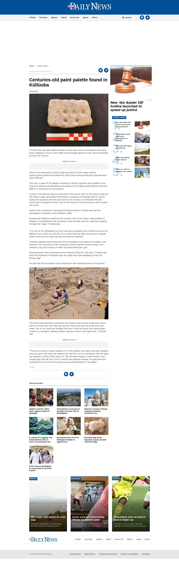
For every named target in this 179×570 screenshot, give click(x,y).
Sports (85, 17)
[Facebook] (142, 17)
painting (81, 354)
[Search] (123, 17)
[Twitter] (147, 17)
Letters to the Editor (129, 554)
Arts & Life (74, 17)
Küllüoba (49, 153)
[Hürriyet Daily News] (89, 7)
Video (138, 539)
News (31, 66)
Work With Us (89, 554)
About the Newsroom (108, 554)
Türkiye (32, 17)
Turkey (31, 367)
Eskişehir (45, 156)
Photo (94, 17)
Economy (43, 17)
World (63, 17)
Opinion (54, 17)
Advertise (146, 554)
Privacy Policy (75, 554)
